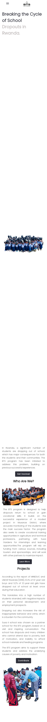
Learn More (24, 562)
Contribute (23, 660)
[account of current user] (7, 4)
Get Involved (23, 474)
